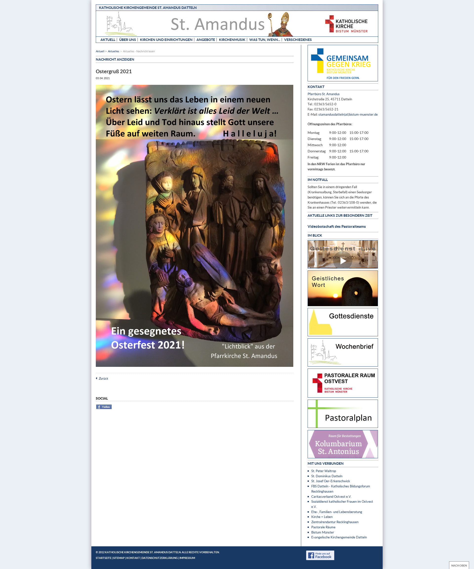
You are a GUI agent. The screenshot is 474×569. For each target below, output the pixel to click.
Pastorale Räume (323, 527)
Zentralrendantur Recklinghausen (334, 522)
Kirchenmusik (232, 39)
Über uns (127, 39)
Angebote (206, 39)
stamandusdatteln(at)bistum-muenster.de (348, 114)
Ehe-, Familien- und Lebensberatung (336, 512)
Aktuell (107, 39)
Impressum (187, 557)
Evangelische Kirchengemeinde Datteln (339, 537)
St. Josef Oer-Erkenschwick (330, 481)
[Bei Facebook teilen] (104, 408)
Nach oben (459, 565)
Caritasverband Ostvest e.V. (331, 496)
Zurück (103, 378)
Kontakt (133, 557)
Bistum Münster (322, 532)
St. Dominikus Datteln (326, 476)
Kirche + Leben (322, 517)
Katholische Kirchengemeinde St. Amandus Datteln (148, 7)
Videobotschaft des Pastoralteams (337, 226)
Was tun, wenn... (264, 39)
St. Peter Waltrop (323, 471)
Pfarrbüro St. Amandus (324, 94)
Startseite (103, 557)
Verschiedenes (298, 39)
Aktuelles (113, 51)
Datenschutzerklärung (160, 557)
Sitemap (119, 557)
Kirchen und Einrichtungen (166, 39)
